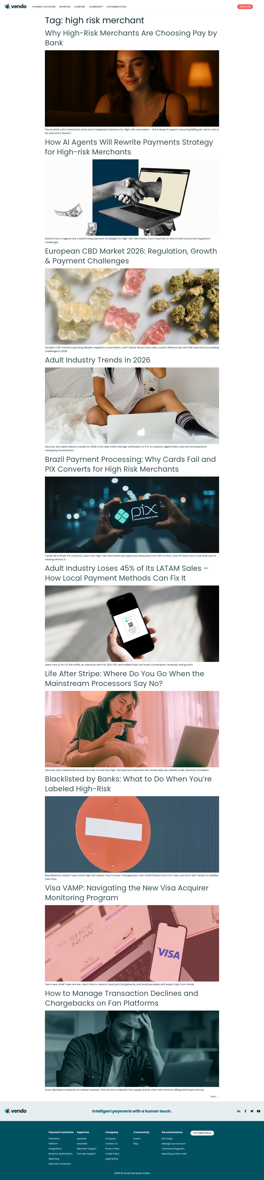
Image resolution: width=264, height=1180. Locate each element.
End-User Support (86, 1153)
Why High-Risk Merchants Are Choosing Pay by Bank (131, 38)
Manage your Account (174, 1143)
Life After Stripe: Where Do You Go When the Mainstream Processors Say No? (124, 679)
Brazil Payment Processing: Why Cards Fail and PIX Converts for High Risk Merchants (130, 464)
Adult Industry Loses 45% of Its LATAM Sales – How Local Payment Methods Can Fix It (127, 573)
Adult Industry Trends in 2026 (97, 360)
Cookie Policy (112, 1153)
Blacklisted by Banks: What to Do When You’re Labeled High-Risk (128, 784)
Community (96, 6)
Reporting (54, 1158)
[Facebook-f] (245, 1111)
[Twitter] (252, 1111)
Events (137, 1138)
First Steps (167, 1138)
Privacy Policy (112, 1148)
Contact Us (111, 1143)
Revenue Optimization (61, 1153)
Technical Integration (173, 1148)
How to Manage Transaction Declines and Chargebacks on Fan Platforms (121, 998)
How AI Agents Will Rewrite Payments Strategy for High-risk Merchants (129, 147)
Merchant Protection (60, 1163)
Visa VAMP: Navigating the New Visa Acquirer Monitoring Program (127, 893)
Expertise (64, 6)
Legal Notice (111, 1158)
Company (79, 6)
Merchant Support (86, 1148)
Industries (82, 1143)
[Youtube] (258, 1111)
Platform (53, 1143)
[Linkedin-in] (239, 1111)
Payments (54, 1138)
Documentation (116, 6)
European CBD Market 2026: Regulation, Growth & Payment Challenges (131, 256)
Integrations (55, 1148)
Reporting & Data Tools (174, 1153)
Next (215, 1096)
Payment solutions (44, 6)
